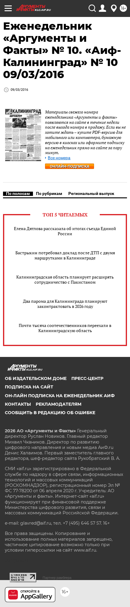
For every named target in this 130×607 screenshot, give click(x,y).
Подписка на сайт (29, 387)
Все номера (59, 158)
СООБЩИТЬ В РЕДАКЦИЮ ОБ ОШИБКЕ (50, 412)
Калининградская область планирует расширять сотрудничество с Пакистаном (65, 279)
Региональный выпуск (91, 193)
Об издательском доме (36, 378)
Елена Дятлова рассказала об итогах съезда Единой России (65, 231)
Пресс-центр (87, 378)
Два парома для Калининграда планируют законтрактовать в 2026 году (65, 304)
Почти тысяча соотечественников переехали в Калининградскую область (65, 328)
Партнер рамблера (57, 577)
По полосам (18, 193)
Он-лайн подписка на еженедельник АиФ (60, 395)
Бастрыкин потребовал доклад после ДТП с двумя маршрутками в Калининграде (65, 255)
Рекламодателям (58, 404)
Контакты (18, 404)
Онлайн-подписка (69, 166)
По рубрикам (49, 193)
